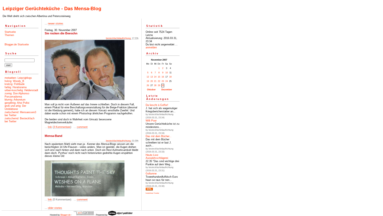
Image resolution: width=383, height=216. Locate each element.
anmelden (151, 47)
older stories (55, 207)
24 (166, 81)
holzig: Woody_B (14, 81)
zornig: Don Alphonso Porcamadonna (17, 95)
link (50, 126)
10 (166, 72)
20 (151, 81)
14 (155, 77)
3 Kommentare (61, 126)
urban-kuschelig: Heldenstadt (21, 90)
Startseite (10, 31)
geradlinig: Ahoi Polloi (17, 102)
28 (155, 85)
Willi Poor (151, 120)
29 (159, 85)
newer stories (55, 23)
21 (155, 81)
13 (151, 77)
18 (170, 77)
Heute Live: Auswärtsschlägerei (157, 156)
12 (148, 77)
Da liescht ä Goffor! (157, 105)
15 (159, 77)
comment (82, 126)
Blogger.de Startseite (17, 44)
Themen (9, 35)
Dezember (166, 89)
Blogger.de (65, 215)
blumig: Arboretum (15, 99)
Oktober (151, 89)
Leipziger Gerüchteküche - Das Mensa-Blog (52, 8)
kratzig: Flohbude (15, 84)
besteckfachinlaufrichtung (118, 38)
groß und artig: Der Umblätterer (15, 107)
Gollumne (151, 173)
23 (163, 81)
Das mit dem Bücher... (159, 136)
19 (148, 81)
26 (148, 85)
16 (163, 77)
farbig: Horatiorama (16, 87)
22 (159, 81)
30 (163, 85)
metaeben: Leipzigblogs (18, 77)
